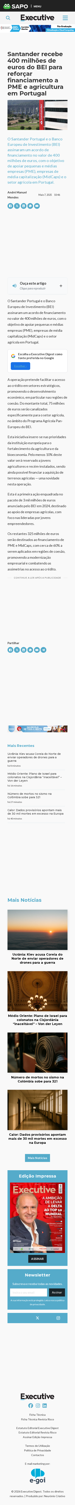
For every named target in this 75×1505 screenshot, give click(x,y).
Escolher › (20, 366)
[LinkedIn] (24, 206)
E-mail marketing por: (37, 1463)
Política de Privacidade (37, 1450)
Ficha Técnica (37, 1414)
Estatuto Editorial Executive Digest (37, 1428)
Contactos (37, 1455)
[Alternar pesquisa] (8, 18)
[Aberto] (65, 18)
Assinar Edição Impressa (37, 1437)
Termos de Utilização (37, 1445)
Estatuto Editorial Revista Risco (38, 1432)
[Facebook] (10, 206)
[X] (17, 206)
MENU (37, 6)
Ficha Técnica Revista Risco (37, 1419)
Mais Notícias (37, 1158)
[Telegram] (43, 650)
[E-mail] (37, 206)
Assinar (37, 1258)
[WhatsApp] (30, 206)
